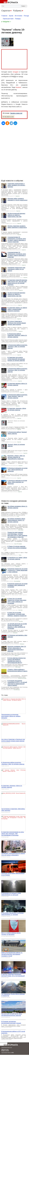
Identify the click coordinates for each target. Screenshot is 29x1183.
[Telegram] (11, 123)
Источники (18, 16)
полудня (15, 72)
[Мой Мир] (15, 123)
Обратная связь (5, 1049)
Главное (4, 16)
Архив (11, 16)
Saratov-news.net (16, 113)
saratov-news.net (7, 47)
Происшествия (8, 19)
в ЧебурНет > (6, 21)
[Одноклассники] (7, 123)
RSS (13, 1052)
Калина (18, 87)
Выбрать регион (5, 1050)
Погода (26, 16)
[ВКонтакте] (3, 123)
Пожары (18, 19)
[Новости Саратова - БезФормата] (9, 2)
